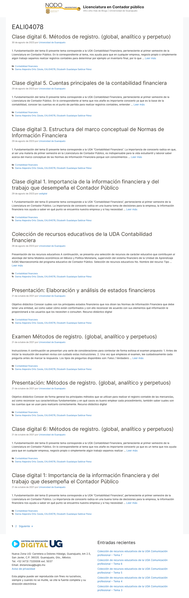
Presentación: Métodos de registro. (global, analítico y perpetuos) (91, 383)
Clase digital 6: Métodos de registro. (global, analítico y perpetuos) (93, 429)
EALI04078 (50, 69)
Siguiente (26, 526)
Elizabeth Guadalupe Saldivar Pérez (74, 69)
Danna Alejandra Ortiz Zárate (29, 69)
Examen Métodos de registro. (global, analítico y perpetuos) (84, 336)
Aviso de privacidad (23, 568)
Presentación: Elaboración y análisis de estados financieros (83, 290)
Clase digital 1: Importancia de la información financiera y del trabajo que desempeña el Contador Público (85, 478)
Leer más (150, 58)
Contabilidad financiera (26, 66)
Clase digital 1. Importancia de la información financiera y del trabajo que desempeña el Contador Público (85, 184)
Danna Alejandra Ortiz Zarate (29, 323)
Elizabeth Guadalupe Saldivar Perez (74, 323)
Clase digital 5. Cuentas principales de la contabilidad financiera (89, 83)
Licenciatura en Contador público (113, 7)
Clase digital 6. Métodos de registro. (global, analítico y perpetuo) (91, 36)
